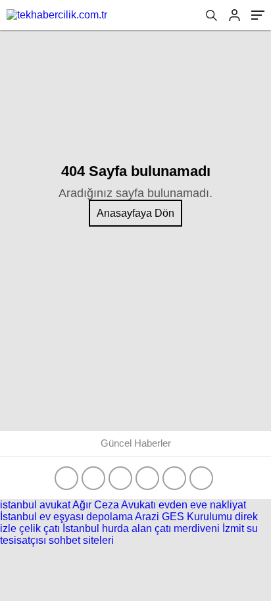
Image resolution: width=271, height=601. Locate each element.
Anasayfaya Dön (135, 213)
